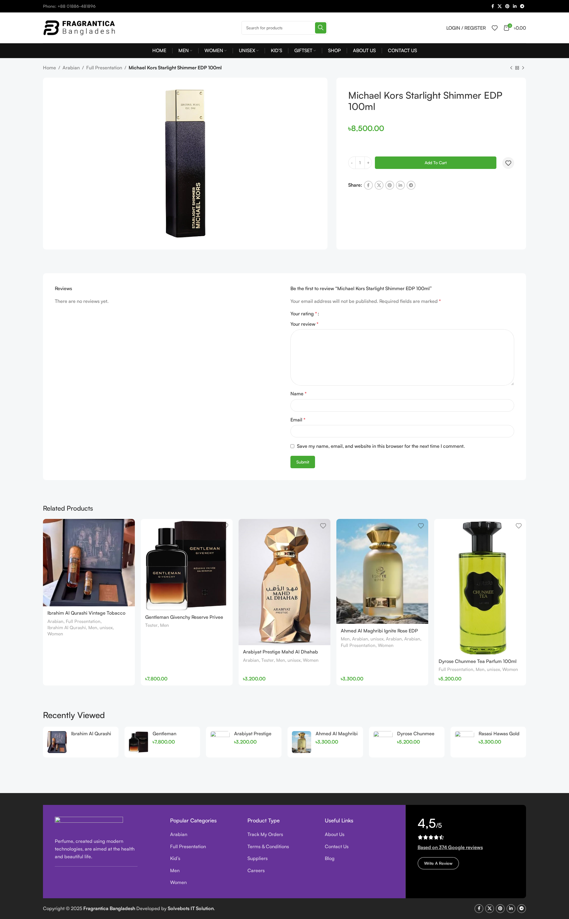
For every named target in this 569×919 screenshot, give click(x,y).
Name (298, 394)
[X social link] (500, 6)
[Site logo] (80, 27)
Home (49, 68)
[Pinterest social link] (507, 6)
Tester (151, 625)
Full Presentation (104, 68)
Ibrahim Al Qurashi (66, 627)
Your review (304, 324)
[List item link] (204, 834)
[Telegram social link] (522, 6)
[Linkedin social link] (514, 6)
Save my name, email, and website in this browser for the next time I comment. (381, 446)
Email (298, 420)
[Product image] (89, 562)
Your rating (303, 313)
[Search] (320, 27)
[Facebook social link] (493, 6)
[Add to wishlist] (508, 163)
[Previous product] (511, 68)
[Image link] (89, 824)
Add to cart (436, 162)
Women (55, 634)
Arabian (71, 68)
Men (92, 627)
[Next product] (523, 68)
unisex (106, 627)
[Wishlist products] (495, 28)
